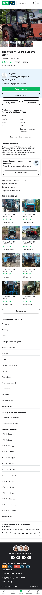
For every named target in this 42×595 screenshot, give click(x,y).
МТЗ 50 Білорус (7, 481)
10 (39, 535)
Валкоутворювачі (8, 348)
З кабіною (23, 132)
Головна (4, 593)
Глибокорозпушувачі (9, 365)
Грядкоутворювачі (9, 383)
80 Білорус (23, 122)
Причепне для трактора (10, 417)
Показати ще (21, 311)
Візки (4, 359)
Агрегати (5, 324)
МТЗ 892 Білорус (8, 452)
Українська (34, 587)
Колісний (31, 129)
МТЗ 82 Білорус (7, 440)
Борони (4, 336)
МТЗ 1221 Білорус (8, 487)
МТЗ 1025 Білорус (8, 493)
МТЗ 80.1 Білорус (8, 458)
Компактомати (7, 401)
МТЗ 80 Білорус (7, 434)
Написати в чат (21, 95)
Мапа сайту (7, 581)
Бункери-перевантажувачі (11, 342)
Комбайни (5, 395)
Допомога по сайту (21, 553)
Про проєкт (7, 570)
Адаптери (5, 330)
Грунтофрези (6, 377)
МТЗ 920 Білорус (8, 463)
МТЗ (21, 119)
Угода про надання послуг (13, 577)
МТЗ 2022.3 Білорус (9, 511)
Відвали (5, 353)
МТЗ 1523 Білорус (8, 469)
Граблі (4, 371)
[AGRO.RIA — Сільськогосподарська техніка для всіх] (9, 3)
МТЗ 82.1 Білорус (8, 446)
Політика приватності (12, 573)
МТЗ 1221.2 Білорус (9, 475)
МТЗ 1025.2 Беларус (9, 505)
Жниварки (6, 389)
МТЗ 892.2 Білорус (9, 499)
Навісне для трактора (10, 423)
